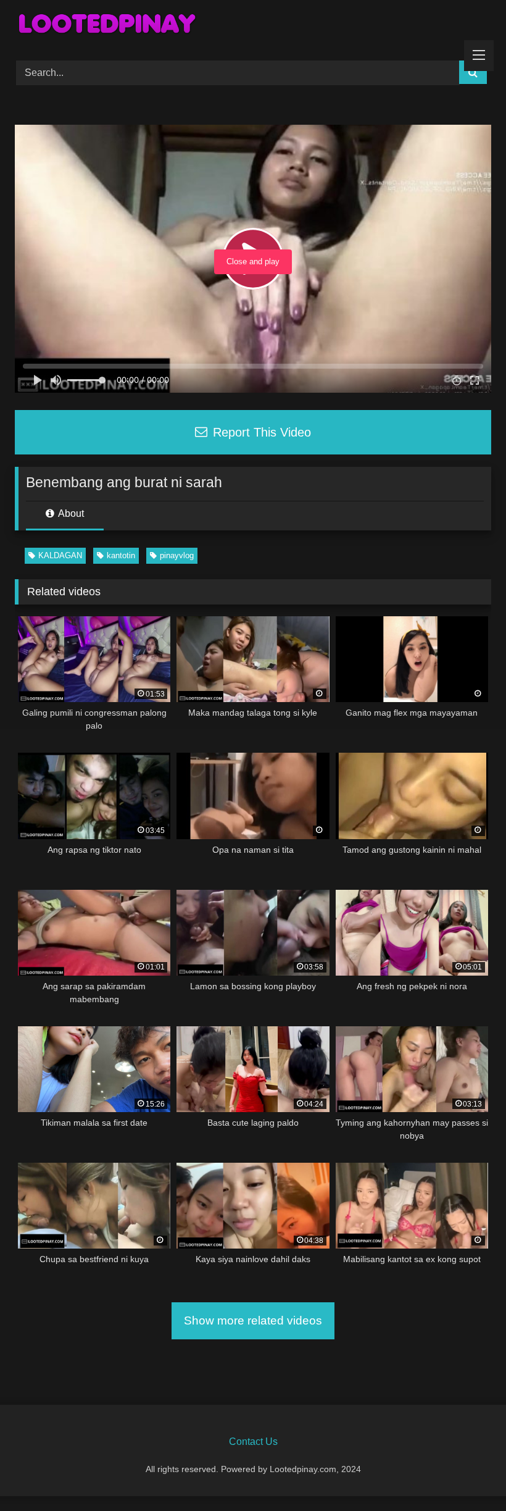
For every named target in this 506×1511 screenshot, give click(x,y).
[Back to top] (467, 1474)
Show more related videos (253, 1320)
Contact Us (253, 1441)
